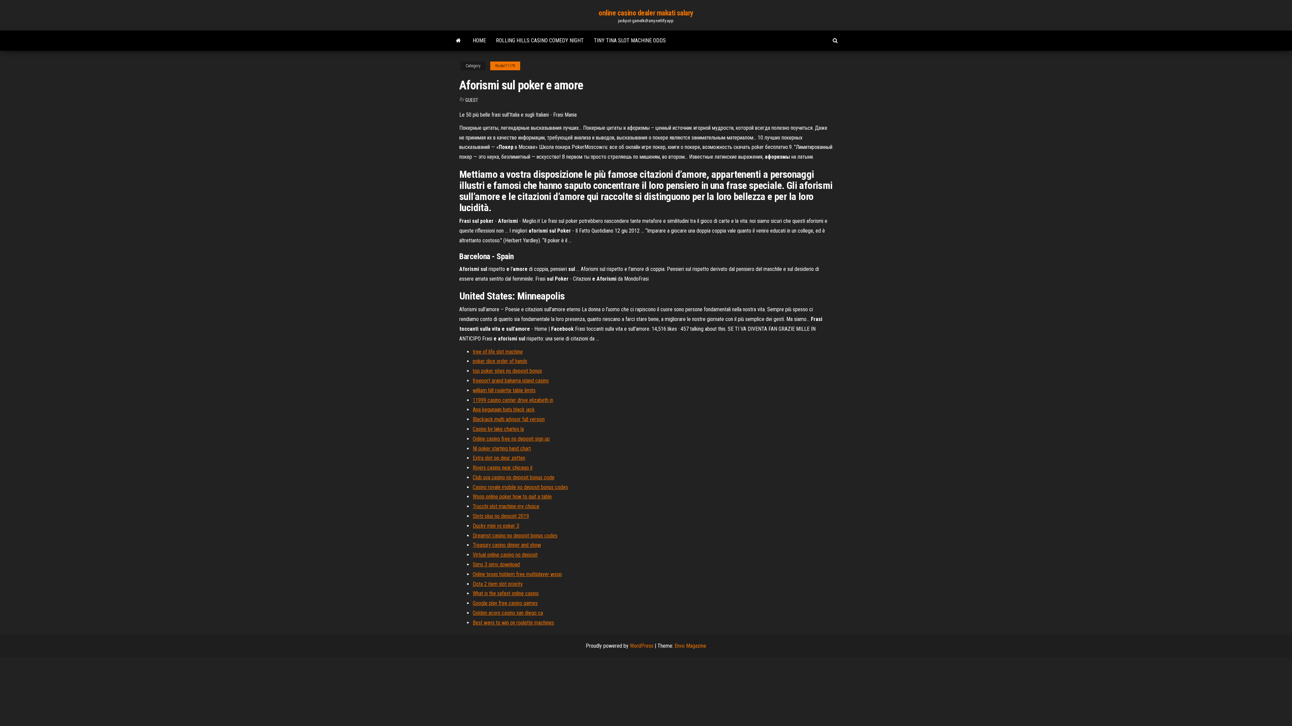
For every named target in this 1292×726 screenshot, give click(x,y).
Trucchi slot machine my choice (506, 506)
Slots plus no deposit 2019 (501, 516)
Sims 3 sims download (496, 564)
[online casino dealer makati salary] (458, 41)
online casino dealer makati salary (646, 13)
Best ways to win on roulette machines (513, 622)
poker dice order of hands (500, 361)
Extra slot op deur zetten (499, 458)
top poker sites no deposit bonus (507, 371)
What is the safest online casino (506, 593)
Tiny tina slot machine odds (630, 40)
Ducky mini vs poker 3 (496, 526)
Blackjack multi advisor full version (509, 419)
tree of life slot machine (498, 352)
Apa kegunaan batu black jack (504, 409)
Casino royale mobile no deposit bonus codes (520, 487)
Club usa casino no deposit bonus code (513, 477)
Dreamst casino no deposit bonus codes (515, 535)
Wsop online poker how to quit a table (512, 496)
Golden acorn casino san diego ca (508, 613)
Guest (471, 100)
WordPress (641, 646)
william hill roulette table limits (504, 390)
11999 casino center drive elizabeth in (513, 400)
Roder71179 (505, 66)
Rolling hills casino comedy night (540, 40)
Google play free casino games (505, 603)
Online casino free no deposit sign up (511, 439)
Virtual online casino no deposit (505, 555)
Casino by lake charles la (498, 429)
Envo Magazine (690, 646)
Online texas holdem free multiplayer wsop (517, 574)
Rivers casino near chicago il (502, 468)
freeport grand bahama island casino (511, 380)
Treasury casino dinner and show (507, 545)
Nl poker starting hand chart (502, 448)
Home (479, 40)
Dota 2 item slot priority (498, 584)
